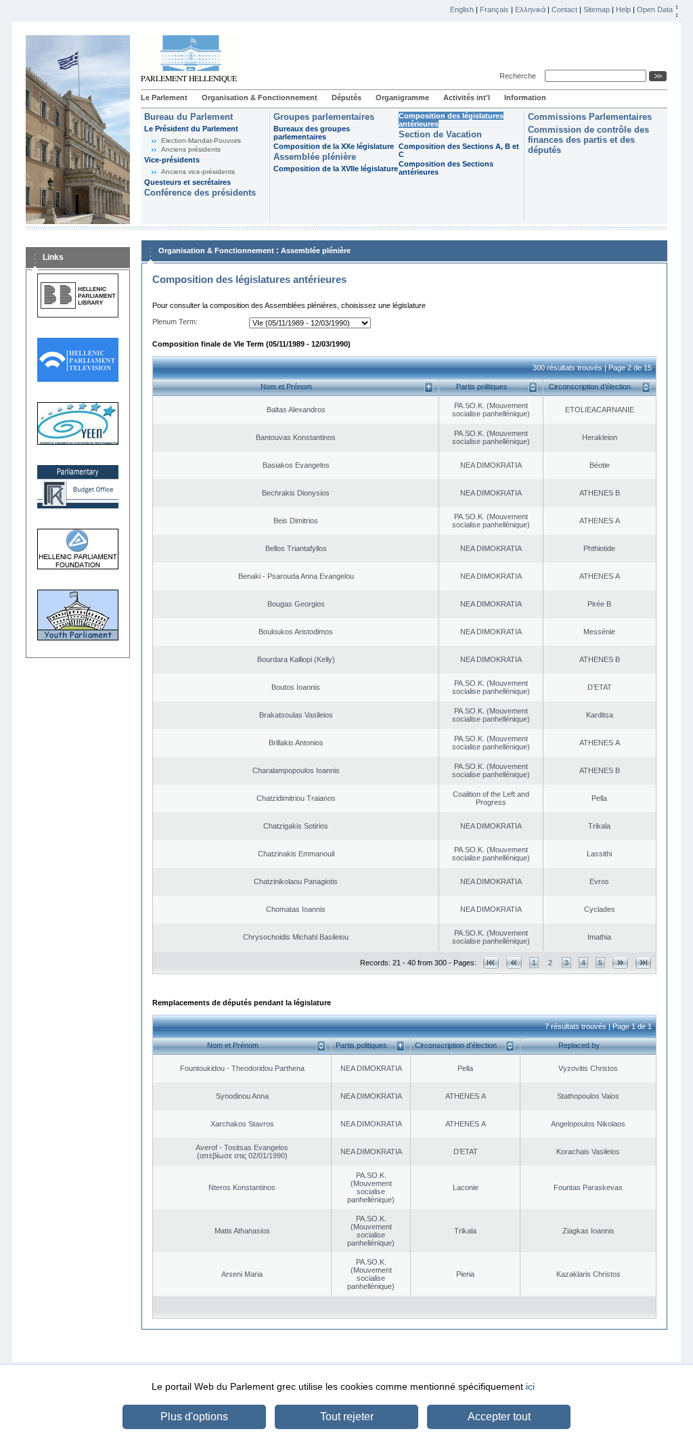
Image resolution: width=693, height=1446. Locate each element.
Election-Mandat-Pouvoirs (201, 140)
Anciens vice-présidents (198, 171)
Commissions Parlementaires (590, 117)
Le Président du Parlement (191, 129)
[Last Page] (643, 962)
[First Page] (491, 962)
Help (623, 9)
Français (494, 9)
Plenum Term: (175, 321)
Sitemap (596, 9)
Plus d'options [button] (194, 1416)
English (462, 9)
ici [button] (530, 1386)
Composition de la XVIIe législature (335, 169)
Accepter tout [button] (499, 1416)
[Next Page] (620, 962)
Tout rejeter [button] (347, 1416)
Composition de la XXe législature (333, 146)
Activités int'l (466, 97)
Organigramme (402, 97)
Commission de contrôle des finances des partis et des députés (588, 140)
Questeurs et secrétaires (187, 182)
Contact (564, 9)
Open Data (655, 9)
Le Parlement (164, 97)
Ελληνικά (530, 9)
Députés (346, 97)
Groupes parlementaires (323, 117)
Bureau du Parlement (188, 117)
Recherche (519, 76)
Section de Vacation (440, 134)
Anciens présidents (191, 149)
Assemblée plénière (314, 157)
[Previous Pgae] (514, 962)
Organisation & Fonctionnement (259, 97)
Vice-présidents (172, 160)
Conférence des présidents (200, 193)
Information (525, 97)
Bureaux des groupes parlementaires (311, 133)
